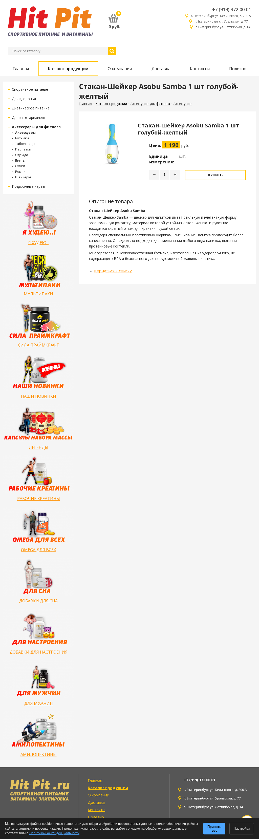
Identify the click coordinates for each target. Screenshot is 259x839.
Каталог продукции (68, 68)
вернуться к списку (113, 271)
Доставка (161, 68)
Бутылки (22, 138)
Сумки (20, 166)
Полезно (237, 68)
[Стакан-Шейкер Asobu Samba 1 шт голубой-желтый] (111, 153)
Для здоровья (24, 98)
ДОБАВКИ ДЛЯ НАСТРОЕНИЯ (39, 652)
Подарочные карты (28, 186)
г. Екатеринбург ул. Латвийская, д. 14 (223, 27)
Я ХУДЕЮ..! (38, 242)
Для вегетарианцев (28, 117)
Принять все (214, 828)
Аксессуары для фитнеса (36, 126)
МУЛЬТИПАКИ (38, 294)
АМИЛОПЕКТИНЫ (38, 754)
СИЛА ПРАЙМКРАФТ (38, 345)
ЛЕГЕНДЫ (38, 447)
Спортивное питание (30, 89)
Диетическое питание (31, 108)
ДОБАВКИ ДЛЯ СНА (38, 601)
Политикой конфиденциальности (54, 833)
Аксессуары (25, 132)
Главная (21, 68)
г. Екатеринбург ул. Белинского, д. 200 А (221, 16)
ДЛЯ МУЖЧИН (38, 703)
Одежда (21, 154)
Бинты (20, 160)
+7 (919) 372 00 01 (231, 9)
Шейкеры (23, 177)
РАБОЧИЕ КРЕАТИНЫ (38, 498)
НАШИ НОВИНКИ (38, 396)
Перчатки (23, 149)
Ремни (20, 171)
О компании (120, 68)
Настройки (242, 828)
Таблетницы (25, 143)
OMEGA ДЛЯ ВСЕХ (38, 549)
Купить (215, 175)
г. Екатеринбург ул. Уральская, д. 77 (223, 21)
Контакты (200, 68)
